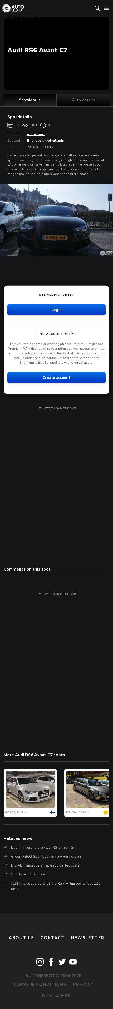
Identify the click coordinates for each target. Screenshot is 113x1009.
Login (57, 309)
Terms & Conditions (39, 984)
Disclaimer (56, 996)
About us (21, 938)
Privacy (83, 984)
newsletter (87, 938)
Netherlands (54, 141)
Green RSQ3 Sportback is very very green (46, 856)
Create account (56, 377)
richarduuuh (36, 134)
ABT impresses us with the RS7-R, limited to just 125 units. (55, 886)
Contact (52, 938)
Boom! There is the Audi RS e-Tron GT (43, 847)
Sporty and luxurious (28, 874)
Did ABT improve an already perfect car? (45, 865)
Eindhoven (35, 141)
